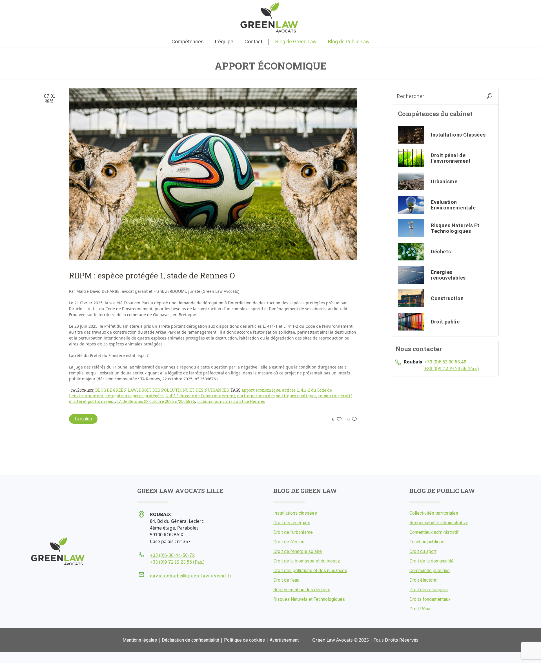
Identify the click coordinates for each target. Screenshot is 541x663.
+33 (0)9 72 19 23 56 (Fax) (451, 368)
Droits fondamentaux (430, 599)
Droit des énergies (291, 522)
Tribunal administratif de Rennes (231, 401)
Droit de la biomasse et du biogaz (306, 561)
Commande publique (429, 570)
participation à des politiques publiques (276, 395)
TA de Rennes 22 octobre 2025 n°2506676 (156, 401)
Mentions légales (140, 640)
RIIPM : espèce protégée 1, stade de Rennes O (152, 275)
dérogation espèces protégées (134, 395)
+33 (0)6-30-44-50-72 (172, 555)
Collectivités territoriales (433, 513)
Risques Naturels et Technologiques (309, 599)
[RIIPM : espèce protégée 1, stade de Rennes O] (213, 174)
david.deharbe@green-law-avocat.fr (190, 576)
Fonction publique (426, 541)
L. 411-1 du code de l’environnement (200, 395)
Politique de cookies (244, 640)
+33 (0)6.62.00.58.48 (445, 362)
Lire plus (83, 418)
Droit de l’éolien (288, 541)
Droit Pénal (420, 608)
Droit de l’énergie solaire (297, 551)
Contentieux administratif (434, 532)
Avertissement (284, 640)
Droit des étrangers (428, 589)
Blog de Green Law (116, 390)
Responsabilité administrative (438, 522)
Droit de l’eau (286, 580)
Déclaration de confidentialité (190, 640)
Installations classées (295, 513)
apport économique (260, 390)
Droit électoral (423, 580)
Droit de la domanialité (431, 561)
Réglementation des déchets (301, 589)
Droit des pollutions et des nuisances (184, 390)
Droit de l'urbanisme (293, 532)
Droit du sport (422, 551)
